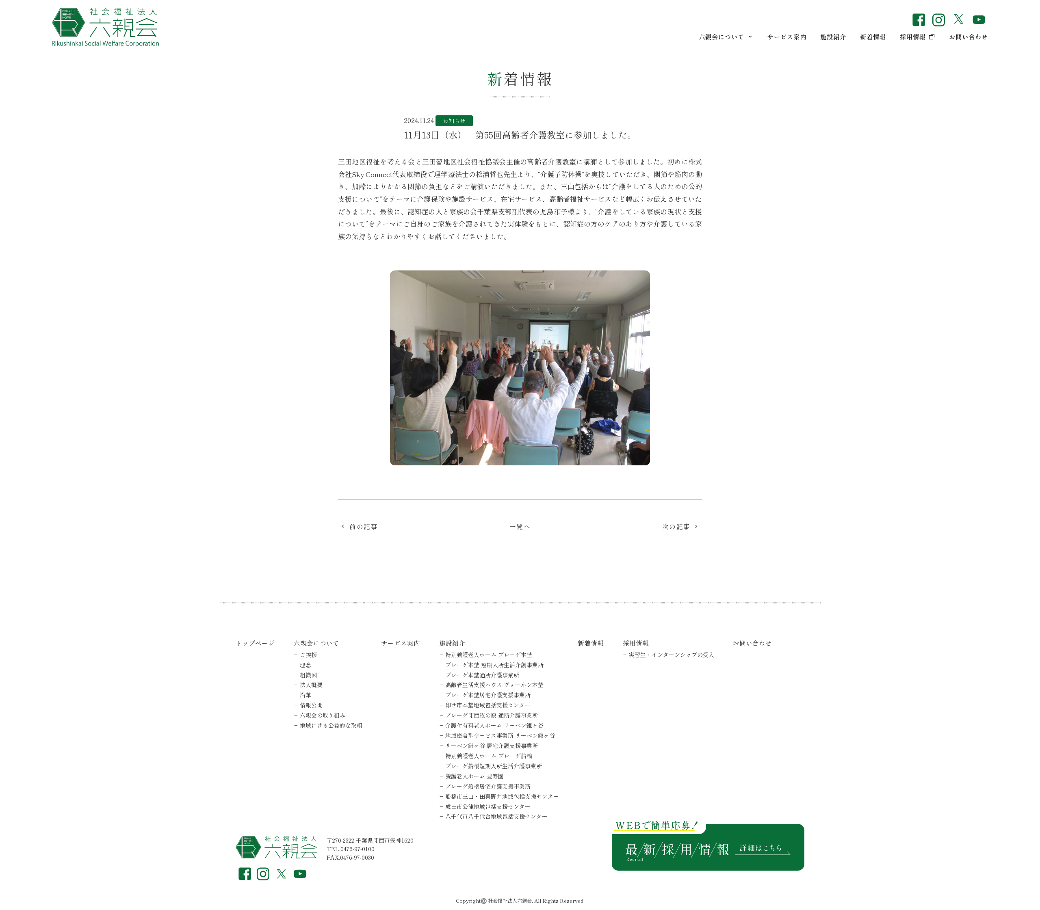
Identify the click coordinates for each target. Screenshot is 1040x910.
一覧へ (520, 526)
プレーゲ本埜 (494, 665)
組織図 (308, 675)
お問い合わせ (968, 36)
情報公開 (311, 705)
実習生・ (671, 655)
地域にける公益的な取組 (331, 725)
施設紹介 (833, 36)
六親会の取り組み (322, 715)
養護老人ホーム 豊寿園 (474, 776)
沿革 (305, 695)
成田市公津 (488, 806)
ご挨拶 (308, 655)
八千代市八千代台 (496, 816)
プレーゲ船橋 (488, 786)
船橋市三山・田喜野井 (502, 796)
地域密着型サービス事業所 (500, 735)
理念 (305, 665)
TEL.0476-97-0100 (351, 849)
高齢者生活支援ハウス (494, 685)
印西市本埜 (488, 705)
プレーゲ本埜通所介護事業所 (482, 675)
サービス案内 (786, 36)
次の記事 (676, 526)
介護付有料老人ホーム (494, 725)
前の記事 (363, 526)
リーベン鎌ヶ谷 (491, 745)
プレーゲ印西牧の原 (491, 715)
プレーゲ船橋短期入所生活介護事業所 (493, 766)
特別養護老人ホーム (488, 655)
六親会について (721, 36)
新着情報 (873, 36)
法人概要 (311, 685)
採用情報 (913, 36)
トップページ (255, 642)
